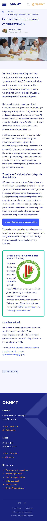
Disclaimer (29, 508)
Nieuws (10, 12)
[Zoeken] (28, 4)
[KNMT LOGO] (15, 4)
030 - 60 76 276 (11, 427)
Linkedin (19, 503)
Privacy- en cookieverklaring (22, 515)
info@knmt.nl (10, 430)
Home (3, 11)
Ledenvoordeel (12, 481)
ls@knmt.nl (9, 457)
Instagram (25, 503)
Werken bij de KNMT (14, 474)
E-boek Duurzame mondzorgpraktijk (21, 222)
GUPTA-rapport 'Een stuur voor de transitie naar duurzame (20, 351)
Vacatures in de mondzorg (17, 470)
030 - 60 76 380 (11, 454)
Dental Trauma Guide (15, 488)
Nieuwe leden (11, 485)
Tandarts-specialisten (15, 477)
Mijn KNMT (40, 4)
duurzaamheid (10, 372)
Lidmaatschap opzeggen (22, 512)
